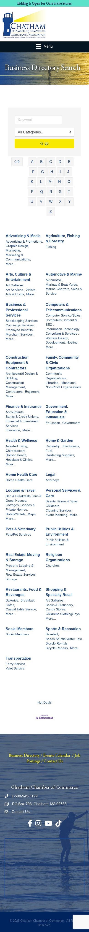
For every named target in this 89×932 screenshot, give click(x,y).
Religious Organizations (58, 557)
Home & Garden (59, 440)
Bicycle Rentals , (57, 643)
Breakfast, (28, 600)
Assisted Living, (17, 446)
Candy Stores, (56, 609)
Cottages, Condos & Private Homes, (20, 507)
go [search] (46, 143)
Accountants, (15, 412)
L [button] (41, 182)
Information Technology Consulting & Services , (62, 331)
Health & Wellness (21, 440)
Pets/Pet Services (18, 534)
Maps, (32, 514)
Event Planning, (57, 515)
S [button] (60, 192)
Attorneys (52, 480)
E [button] (69, 162)
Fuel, (49, 450)
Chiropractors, (16, 450)
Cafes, (10, 605)
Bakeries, (12, 600)
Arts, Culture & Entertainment (18, 277)
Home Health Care (21, 475)
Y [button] (69, 201)
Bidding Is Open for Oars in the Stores (44, 3)
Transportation (18, 658)
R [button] (51, 192)
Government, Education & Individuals (57, 412)
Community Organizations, (56, 376)
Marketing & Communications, (18, 257)
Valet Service (15, 668)
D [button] (60, 162)
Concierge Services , (21, 325)
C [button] (50, 162)
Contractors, (15, 391)
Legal (50, 475)
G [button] (42, 172)
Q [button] (41, 192)
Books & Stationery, (60, 605)
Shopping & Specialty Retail (59, 592)
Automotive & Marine (64, 274)
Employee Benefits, (20, 330)
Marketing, (13, 250)
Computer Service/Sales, (63, 315)
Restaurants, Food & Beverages (24, 592)
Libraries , (53, 383)
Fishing (51, 247)
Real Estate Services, (21, 574)
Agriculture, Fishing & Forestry (63, 238)
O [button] (69, 182)
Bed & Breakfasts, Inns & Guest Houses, (24, 498)
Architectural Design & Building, (22, 376)
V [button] (41, 201)
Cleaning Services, (59, 510)
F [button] (33, 172)
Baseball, (52, 634)
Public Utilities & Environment (60, 531)
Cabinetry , (53, 446)
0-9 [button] (17, 162)
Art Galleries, (55, 600)
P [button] (32, 192)
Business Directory (24, 755)
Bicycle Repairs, (57, 648)
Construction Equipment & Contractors (17, 362)
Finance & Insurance (24, 407)
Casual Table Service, (21, 609)
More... (11, 264)
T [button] (69, 192)
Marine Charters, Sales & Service (64, 291)
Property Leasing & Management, (19, 568)
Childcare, (53, 506)
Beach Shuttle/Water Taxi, (64, 639)
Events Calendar (56, 755)
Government (71, 423)
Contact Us (53, 761)
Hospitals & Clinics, (19, 459)
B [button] (41, 162)
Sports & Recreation (63, 629)
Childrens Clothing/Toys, (63, 614)
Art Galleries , (15, 285)
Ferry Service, (16, 664)
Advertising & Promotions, (24, 241)
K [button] (32, 182)
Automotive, (54, 280)
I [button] (60, 172)
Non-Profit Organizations (63, 387)
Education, (53, 423)
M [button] (50, 182)
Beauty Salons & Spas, (62, 501)
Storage (11, 579)
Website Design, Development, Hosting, (62, 340)
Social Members (19, 629)
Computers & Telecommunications (64, 307)
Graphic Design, (17, 246)
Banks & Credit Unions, (22, 416)
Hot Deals (44, 702)
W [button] (50, 201)
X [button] (60, 201)
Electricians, (71, 446)
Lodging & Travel (20, 490)
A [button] (32, 162)
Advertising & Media (23, 236)
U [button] (32, 201)
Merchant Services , (20, 334)
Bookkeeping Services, (22, 320)
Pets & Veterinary (21, 529)
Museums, (68, 383)
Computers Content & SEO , (61, 322)
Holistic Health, (16, 455)
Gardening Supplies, (60, 455)
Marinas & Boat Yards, (62, 284)
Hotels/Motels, (16, 514)
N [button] (59, 182)
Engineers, (32, 391)
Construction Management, (16, 385)
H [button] (51, 172)
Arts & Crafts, (15, 294)
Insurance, (13, 430)
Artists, (31, 290)
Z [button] (51, 212)
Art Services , (15, 290)
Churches (53, 565)
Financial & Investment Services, (22, 424)
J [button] (68, 172)
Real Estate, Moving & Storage (23, 557)
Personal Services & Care (63, 493)
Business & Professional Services (17, 310)
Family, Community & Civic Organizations (62, 362)
